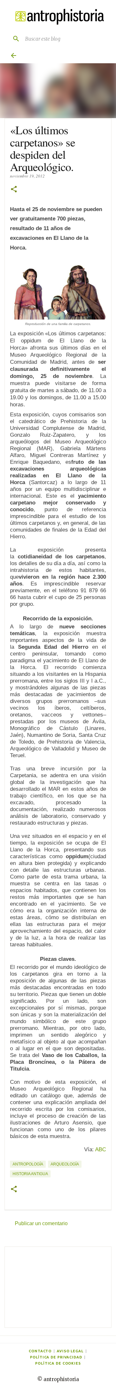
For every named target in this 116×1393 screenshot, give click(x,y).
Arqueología (65, 1164)
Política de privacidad (56, 1357)
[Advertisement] (58, 1287)
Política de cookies (58, 1363)
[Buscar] (13, 38)
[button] (14, 189)
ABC (100, 1149)
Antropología (28, 1164)
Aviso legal (70, 1351)
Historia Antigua (30, 1174)
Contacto (40, 1351)
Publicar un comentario (41, 1223)
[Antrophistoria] (58, 17)
